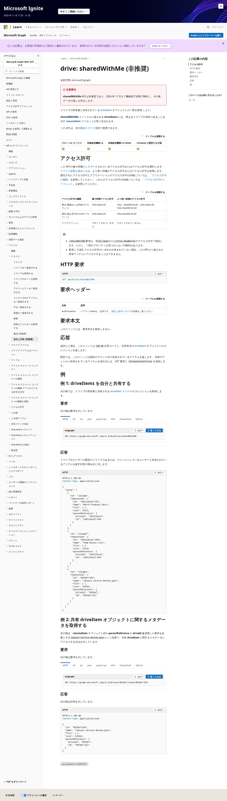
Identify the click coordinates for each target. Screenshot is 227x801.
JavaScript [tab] (101, 419)
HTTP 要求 (195, 68)
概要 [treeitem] (11, 151)
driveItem (106, 110)
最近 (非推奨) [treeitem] (20, 333)
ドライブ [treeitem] (18, 262)
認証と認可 (116, 311)
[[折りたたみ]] (38, 55)
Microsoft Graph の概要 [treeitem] (18, 77)
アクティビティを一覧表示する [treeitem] (25, 290)
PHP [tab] (113, 419)
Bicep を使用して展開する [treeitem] (19, 128)
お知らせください (160, 45)
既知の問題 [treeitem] (11, 134)
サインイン (217, 26)
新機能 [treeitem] (9, 83)
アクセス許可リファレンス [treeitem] (19, 106)
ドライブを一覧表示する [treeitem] (25, 267)
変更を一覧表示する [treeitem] (23, 312)
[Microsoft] (6, 27)
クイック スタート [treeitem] (15, 94)
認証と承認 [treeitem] (11, 100)
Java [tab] (89, 419)
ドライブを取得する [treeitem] (23, 273)
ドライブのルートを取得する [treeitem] (25, 280)
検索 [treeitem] (16, 318)
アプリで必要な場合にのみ (75, 171)
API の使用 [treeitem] (11, 111)
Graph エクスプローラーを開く (206, 35)
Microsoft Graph (79, 58)
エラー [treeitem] (9, 139)
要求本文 (194, 76)
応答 (192, 80)
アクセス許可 (196, 64)
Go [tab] (81, 419)
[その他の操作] (164, 58)
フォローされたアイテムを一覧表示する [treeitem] (25, 299)
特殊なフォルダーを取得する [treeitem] (25, 326)
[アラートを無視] (220, 6)
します (146, 110)
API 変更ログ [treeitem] (12, 89)
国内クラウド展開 (90, 128)
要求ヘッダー (196, 72)
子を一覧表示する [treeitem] (22, 307)
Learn (64, 58)
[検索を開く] (208, 27)
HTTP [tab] (65, 419)
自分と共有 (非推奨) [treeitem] (23, 339)
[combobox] (21, 63)
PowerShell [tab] (125, 419)
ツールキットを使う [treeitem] (16, 123)
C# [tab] (74, 419)
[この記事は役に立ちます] (190, 100)
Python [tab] (139, 419)
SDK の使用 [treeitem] (11, 117)
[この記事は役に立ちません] (194, 100)
